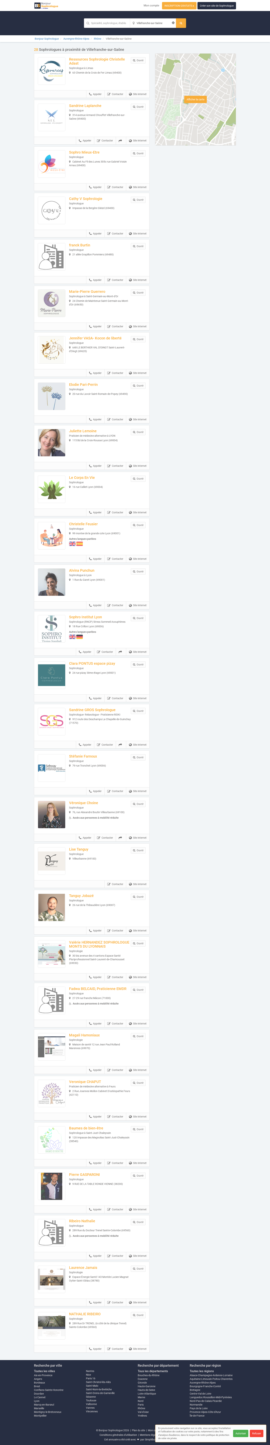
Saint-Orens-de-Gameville (100, 1393)
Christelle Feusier (83, 524)
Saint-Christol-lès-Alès (98, 1382)
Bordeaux (39, 1382)
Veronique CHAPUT (85, 1082)
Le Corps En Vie (82, 477)
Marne (141, 1397)
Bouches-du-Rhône (148, 1375)
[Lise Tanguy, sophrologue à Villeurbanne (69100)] (51, 861)
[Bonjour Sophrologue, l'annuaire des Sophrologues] (46, 5)
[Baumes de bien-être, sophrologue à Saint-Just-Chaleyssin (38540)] (51, 1139)
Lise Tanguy (78, 849)
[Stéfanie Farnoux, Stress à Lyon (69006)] (51, 768)
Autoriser (240, 1433)
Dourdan (39, 1393)
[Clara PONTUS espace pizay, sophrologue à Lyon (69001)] (51, 675)
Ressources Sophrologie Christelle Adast (97, 61)
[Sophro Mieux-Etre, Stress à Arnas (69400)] (51, 164)
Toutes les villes (44, 1371)
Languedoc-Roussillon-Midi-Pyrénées (211, 1397)
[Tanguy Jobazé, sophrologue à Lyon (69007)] (51, 907)
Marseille (39, 1408)
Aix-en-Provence (43, 1375)
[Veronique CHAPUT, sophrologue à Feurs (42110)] (51, 1093)
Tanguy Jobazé (81, 895)
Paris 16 (90, 1378)
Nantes (90, 1371)
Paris (141, 1404)
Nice (88, 1374)
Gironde (142, 1382)
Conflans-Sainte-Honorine (48, 1389)
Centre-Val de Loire (200, 1393)
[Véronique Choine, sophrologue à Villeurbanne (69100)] (51, 814)
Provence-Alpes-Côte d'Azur (205, 1412)
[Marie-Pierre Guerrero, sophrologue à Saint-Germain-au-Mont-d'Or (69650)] (51, 303)
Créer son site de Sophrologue (217, 5)
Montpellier (40, 1415)
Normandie (196, 1404)
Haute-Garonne (146, 1386)
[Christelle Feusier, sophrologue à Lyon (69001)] (51, 535)
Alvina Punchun (81, 570)
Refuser (256, 1433)
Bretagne (195, 1389)
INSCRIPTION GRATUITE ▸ (179, 5)
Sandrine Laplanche (85, 105)
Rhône (141, 1408)
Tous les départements (153, 1371)
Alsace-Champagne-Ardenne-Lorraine (211, 1375)
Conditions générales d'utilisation (118, 1434)
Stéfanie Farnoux (83, 756)
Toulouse (91, 1400)
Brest (37, 1386)
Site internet (140, 94)
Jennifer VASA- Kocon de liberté (95, 338)
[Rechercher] (181, 23)
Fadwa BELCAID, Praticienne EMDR (97, 989)
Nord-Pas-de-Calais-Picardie (206, 1400)
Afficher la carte (195, 99)
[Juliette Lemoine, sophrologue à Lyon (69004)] (51, 442)
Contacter (117, 94)
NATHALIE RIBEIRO (85, 1314)
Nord (140, 1400)
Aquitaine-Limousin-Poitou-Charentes (211, 1378)
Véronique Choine (83, 803)
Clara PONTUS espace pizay (92, 663)
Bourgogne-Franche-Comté (205, 1386)
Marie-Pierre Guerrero (87, 291)
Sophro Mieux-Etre (84, 152)
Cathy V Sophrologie (85, 198)
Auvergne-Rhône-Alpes (203, 1382)
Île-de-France (197, 1415)
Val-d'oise (143, 1412)
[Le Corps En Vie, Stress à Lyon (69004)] (51, 489)
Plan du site (138, 1430)
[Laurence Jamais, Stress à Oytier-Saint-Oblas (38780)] (51, 1279)
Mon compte (151, 5)
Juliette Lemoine (83, 431)
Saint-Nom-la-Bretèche (99, 1389)
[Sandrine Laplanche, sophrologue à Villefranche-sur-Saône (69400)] (51, 117)
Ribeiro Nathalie (82, 1221)
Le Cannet (40, 1397)
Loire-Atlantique (147, 1393)
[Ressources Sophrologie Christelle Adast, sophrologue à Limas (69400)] (51, 71)
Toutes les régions (202, 1371)
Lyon (36, 1400)
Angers (38, 1378)
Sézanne (91, 1396)
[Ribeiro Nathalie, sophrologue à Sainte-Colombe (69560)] (51, 1232)
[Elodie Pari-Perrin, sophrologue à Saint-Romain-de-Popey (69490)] (51, 396)
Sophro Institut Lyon (85, 617)
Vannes (90, 1407)
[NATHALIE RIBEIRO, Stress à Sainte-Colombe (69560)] (51, 1325)
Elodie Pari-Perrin (83, 384)
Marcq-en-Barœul (44, 1404)
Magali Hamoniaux (84, 1035)
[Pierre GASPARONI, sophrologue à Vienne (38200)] (51, 1186)
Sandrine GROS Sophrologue (92, 710)
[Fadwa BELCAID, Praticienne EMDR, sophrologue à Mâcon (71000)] (51, 1000)
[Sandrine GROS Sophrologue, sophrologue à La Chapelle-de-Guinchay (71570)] (51, 721)
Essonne (142, 1378)
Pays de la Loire (199, 1408)
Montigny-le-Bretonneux (47, 1412)
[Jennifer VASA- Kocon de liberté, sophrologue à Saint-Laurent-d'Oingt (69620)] (51, 349)
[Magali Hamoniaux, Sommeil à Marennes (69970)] (51, 1046)
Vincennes (92, 1411)
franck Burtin (79, 245)
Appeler (97, 94)
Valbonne (91, 1404)
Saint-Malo (92, 1385)
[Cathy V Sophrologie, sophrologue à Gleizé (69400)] (51, 210)
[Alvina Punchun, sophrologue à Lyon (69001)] (51, 582)
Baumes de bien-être (86, 1128)
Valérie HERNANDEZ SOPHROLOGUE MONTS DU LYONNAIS (99, 944)
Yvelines (142, 1415)
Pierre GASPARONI (84, 1174)
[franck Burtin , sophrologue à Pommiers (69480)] (51, 256)
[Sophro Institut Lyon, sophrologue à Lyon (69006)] (51, 628)
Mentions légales (149, 1434)
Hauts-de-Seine (146, 1389)
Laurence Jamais (83, 1267)
